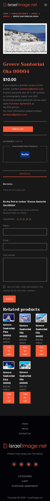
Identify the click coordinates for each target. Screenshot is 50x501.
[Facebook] (14, 464)
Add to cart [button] (9, 351)
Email (6, 240)
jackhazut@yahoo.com (32, 88)
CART (25, 481)
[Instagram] (28, 464)
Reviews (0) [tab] (25, 174)
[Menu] (45, 5)
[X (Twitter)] (21, 464)
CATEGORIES (25, 476)
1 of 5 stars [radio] (18, 219)
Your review (10, 255)
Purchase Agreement (20, 103)
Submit (9, 299)
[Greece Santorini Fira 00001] (8, 365)
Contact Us (25, 433)
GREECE (19, 141)
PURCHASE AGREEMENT (25, 486)
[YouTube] (36, 464)
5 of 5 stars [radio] (30, 219)
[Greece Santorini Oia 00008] (25, 365)
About (25, 428)
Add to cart (18, 129)
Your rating (9, 219)
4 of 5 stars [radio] (27, 219)
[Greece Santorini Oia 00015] (41, 318)
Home (25, 423)
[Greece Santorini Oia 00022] (25, 318)
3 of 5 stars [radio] (24, 219)
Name (6, 225)
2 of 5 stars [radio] (21, 219)
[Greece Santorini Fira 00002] (8, 317)
